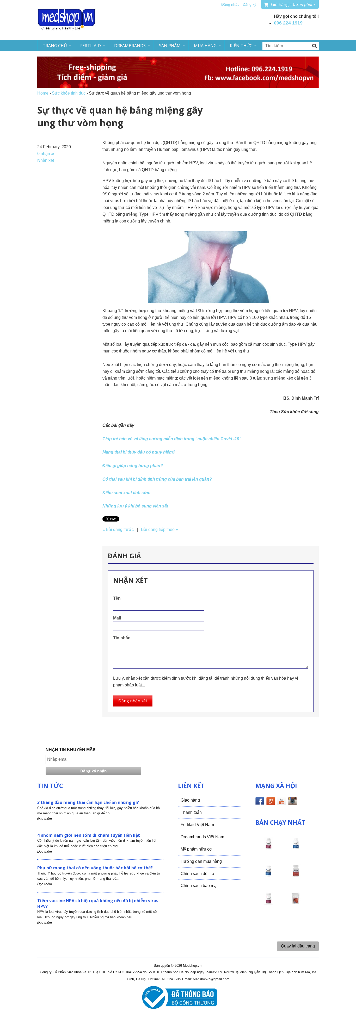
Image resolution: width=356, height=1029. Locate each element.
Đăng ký (249, 5)
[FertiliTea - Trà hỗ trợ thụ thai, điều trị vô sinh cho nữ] (296, 903)
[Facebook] (259, 802)
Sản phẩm (170, 45)
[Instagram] (292, 802)
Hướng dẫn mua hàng (201, 861)
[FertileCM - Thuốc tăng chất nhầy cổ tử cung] (268, 903)
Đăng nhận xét (132, 701)
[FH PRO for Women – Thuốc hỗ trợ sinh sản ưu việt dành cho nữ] (268, 848)
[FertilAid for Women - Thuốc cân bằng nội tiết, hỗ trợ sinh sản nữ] (296, 876)
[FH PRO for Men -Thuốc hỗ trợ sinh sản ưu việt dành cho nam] (296, 848)
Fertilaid (90, 45)
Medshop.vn (192, 966)
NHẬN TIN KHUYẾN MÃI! (70, 749)
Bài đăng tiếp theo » (159, 529)
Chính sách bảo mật (199, 885)
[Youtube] (281, 802)
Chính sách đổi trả (197, 873)
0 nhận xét (47, 153)
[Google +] (270, 802)
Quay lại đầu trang (298, 946)
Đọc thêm (44, 819)
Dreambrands (130, 45)
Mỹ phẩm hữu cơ (196, 849)
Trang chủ (55, 45)
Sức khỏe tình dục (68, 93)
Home (42, 93)
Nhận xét (45, 160)
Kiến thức (241, 45)
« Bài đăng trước (118, 529)
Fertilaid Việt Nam (197, 824)
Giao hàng (190, 800)
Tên (117, 598)
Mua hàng (205, 45)
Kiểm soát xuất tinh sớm (126, 493)
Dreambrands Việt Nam (202, 837)
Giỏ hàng (293, 4)
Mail (117, 618)
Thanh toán (191, 812)
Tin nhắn (122, 638)
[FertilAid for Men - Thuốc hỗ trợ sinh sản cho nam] (268, 876)
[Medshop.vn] (66, 20)
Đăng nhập (230, 5)
